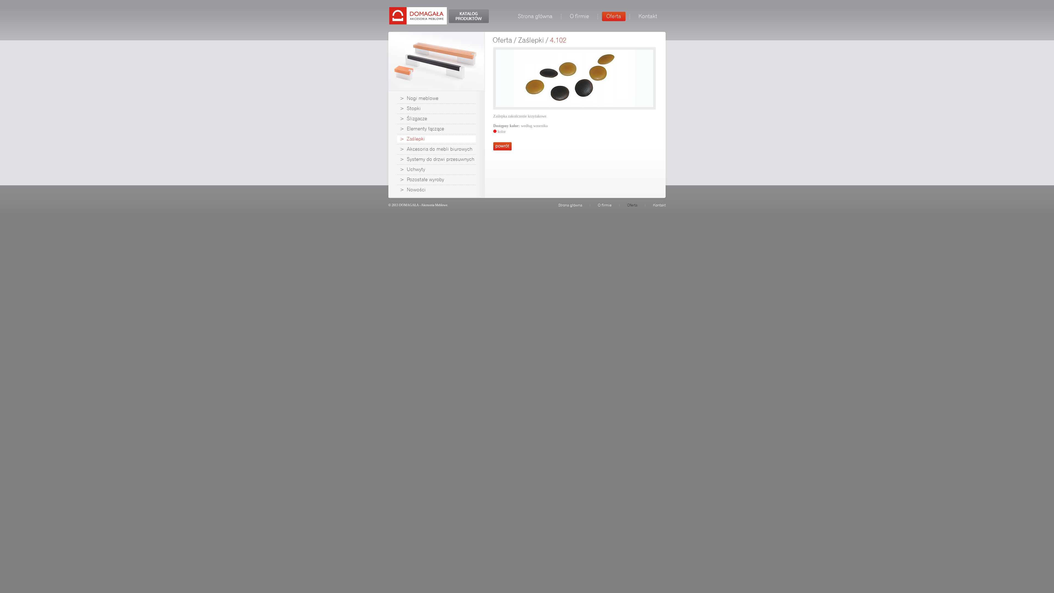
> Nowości (413, 190)
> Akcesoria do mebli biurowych (436, 149)
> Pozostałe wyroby (422, 180)
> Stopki (410, 108)
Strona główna (535, 16)
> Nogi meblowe (419, 98)
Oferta (613, 16)
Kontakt (647, 16)
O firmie (579, 16)
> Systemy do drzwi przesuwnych (437, 159)
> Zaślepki (412, 139)
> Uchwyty (412, 169)
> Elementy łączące (422, 129)
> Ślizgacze (413, 119)
